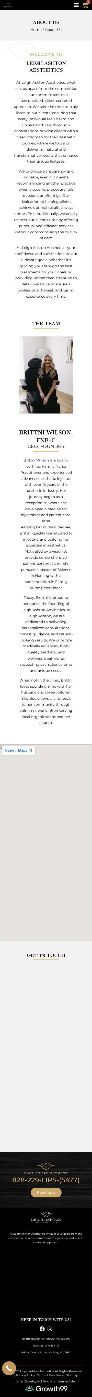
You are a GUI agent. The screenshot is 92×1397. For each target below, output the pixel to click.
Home (35, 29)
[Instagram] (49, 1328)
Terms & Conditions (50, 1375)
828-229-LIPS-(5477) (46, 1180)
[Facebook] (42, 1328)
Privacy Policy (25, 1375)
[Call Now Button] (9, 1368)
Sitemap (72, 1375)
